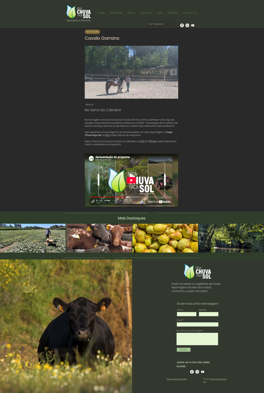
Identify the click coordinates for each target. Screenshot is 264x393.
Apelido (203, 310)
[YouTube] (193, 25)
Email (179, 320)
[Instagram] (187, 25)
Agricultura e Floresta (78, 20)
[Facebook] (182, 25)
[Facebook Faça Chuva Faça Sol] (192, 372)
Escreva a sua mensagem (190, 331)
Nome (180, 310)
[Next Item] (173, 72)
